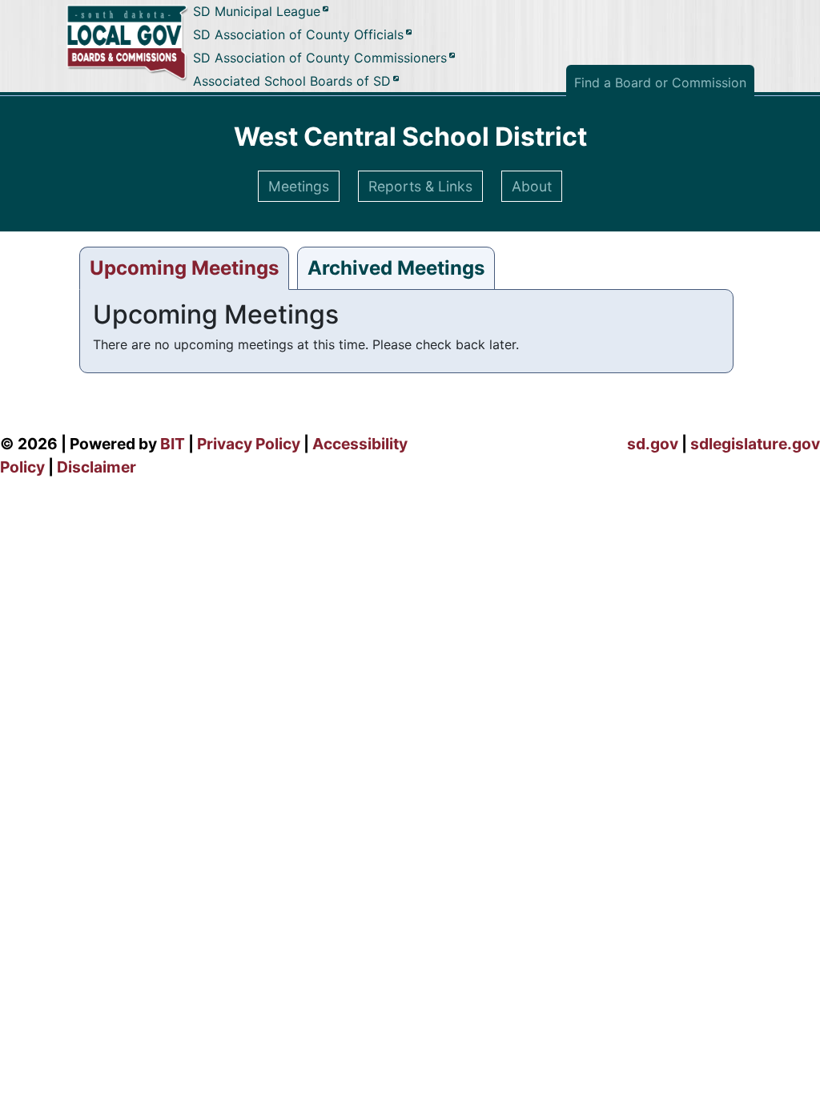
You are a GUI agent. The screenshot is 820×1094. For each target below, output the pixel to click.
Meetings (298, 186)
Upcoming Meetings (184, 268)
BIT (172, 443)
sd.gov (652, 443)
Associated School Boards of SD (292, 81)
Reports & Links (420, 186)
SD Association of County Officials (298, 35)
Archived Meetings (396, 268)
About (532, 186)
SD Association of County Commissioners (320, 58)
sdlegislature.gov (755, 443)
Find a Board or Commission (660, 82)
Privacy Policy (248, 443)
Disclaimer (96, 467)
